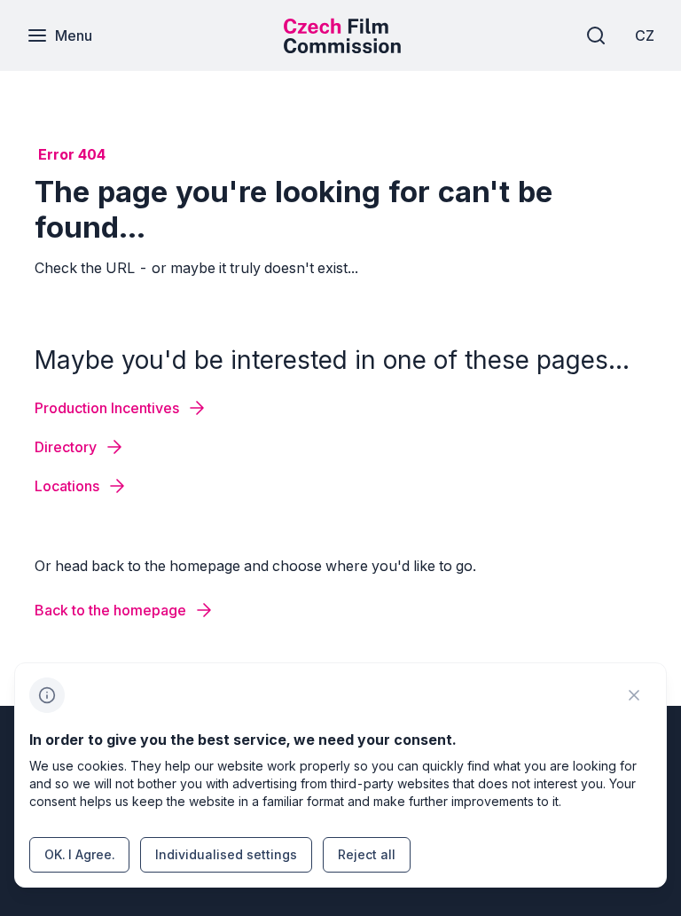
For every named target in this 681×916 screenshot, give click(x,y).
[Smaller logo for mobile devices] (342, 48)
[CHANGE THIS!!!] (634, 695)
